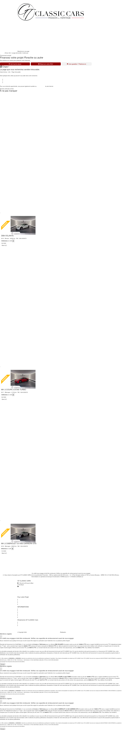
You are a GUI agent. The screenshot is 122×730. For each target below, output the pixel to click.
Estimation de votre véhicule (25, 604)
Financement (22, 29)
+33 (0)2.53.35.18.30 (23, 1)
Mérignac (20, 624)
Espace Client (22, 42)
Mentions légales (22, 616)
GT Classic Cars (25, 22)
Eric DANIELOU (70, 632)
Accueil (2, 53)
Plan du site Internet (23, 617)
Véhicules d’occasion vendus (10, 81)
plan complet (41, 86)
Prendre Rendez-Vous (24, 49)
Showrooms (22, 35)
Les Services (21, 601)
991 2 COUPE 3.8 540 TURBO (13, 389)
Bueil (19, 622)
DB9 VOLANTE (7, 235)
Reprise (21, 32)
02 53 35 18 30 (23, 45)
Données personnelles (24, 612)
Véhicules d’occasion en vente (11, 79)
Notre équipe (22, 39)
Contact (5, 82)
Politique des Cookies (23, 614)
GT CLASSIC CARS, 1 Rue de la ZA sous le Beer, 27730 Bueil (43, 632)
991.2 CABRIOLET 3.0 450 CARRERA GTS (18, 543)
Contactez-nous (22, 609)
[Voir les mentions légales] (13, 240)
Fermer (3, 664)
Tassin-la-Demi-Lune (23, 625)
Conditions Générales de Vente (26, 611)
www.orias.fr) (86, 576)
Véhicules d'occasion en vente (26, 599)
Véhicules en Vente (24, 25)
